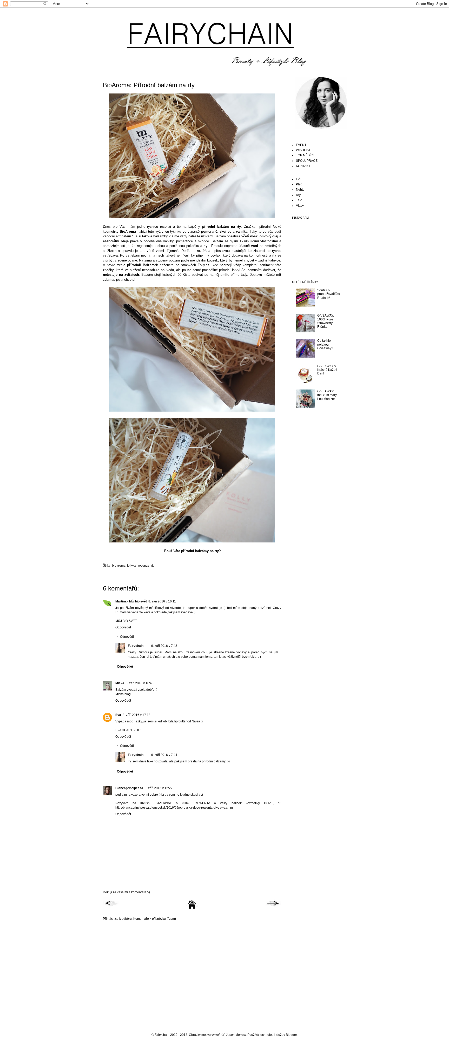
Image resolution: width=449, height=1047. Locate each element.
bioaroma (119, 565)
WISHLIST (303, 150)
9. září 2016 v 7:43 (164, 646)
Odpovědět (123, 627)
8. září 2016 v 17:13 (136, 715)
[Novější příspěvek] (111, 908)
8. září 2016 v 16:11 (162, 601)
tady (244, 275)
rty (152, 565)
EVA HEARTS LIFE (128, 730)
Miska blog (123, 694)
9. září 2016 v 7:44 (164, 755)
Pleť (299, 184)
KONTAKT (303, 166)
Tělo (299, 200)
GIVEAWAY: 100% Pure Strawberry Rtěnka (325, 321)
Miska (119, 683)
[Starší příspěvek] (273, 908)
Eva (118, 715)
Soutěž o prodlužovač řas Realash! (328, 294)
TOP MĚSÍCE (305, 155)
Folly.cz (203, 265)
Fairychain (135, 646)
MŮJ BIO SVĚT (126, 621)
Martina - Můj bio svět (131, 601)
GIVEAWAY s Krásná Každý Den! (327, 369)
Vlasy (300, 205)
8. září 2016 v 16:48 (140, 683)
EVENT (301, 145)
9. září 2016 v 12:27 (159, 788)
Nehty (300, 189)
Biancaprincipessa (129, 788)
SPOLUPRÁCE (307, 161)
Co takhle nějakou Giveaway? (325, 344)
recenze (143, 565)
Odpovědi (127, 637)
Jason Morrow (236, 1035)
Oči (298, 179)
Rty (298, 195)
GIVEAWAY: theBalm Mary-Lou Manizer (327, 395)
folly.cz (131, 565)
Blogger (291, 1035)
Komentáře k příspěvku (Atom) (154, 919)
